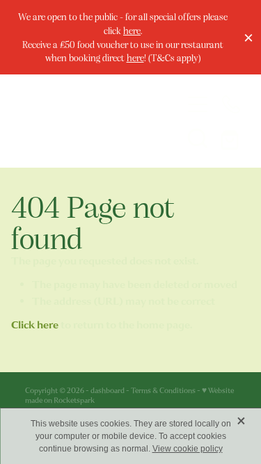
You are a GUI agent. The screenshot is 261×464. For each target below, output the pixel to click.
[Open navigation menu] (197, 104)
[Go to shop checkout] (231, 137)
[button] (197, 137)
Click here (34, 325)
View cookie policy (187, 449)
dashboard (107, 390)
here (132, 30)
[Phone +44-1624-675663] (231, 104)
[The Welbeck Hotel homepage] (90, 121)
